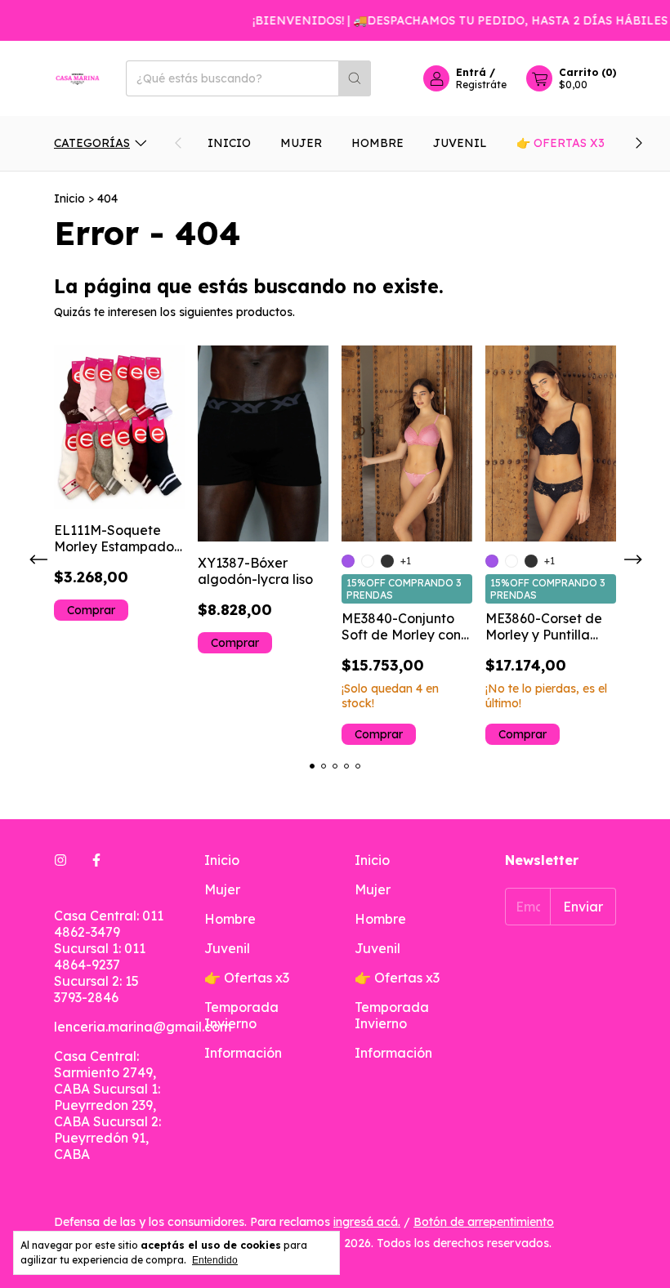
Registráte (481, 84)
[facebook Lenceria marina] (96, 860)
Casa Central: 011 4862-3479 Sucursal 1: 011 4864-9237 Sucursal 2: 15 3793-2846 (108, 956)
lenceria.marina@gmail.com (142, 1026)
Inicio (229, 143)
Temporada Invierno (241, 1015)
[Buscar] (354, 78)
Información (243, 1053)
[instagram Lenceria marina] (60, 860)
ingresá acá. (366, 1221)
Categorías (92, 143)
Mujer (301, 143)
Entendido (215, 1260)
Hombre (377, 143)
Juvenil (460, 143)
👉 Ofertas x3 (560, 143)
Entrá (471, 72)
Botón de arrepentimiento (483, 1221)
